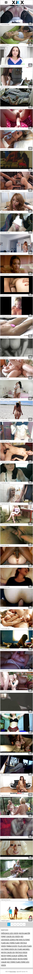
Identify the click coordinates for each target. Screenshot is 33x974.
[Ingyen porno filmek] (18, 2)
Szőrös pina (22, 955)
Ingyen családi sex (8, 952)
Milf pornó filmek (13, 943)
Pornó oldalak (11, 955)
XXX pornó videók (7, 949)
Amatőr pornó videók (9, 959)
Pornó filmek (13, 971)
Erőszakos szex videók (10, 933)
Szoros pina (14, 940)
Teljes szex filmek (25, 946)
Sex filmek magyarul (22, 949)
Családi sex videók (13, 936)
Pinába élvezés (11, 946)
